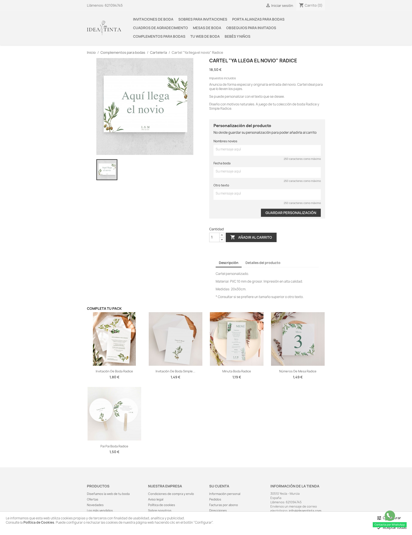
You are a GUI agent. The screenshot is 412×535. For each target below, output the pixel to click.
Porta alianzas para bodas (258, 19)
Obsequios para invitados (251, 27)
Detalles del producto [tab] (262, 263)
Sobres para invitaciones (202, 19)
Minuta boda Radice (236, 371)
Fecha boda (222, 163)
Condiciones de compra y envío (171, 494)
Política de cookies (161, 505)
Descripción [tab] (228, 263)
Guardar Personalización (290, 212)
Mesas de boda (207, 27)
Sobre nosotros (159, 510)
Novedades (95, 505)
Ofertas (92, 499)
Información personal (224, 494)
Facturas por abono (223, 505)
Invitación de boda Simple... (175, 371)
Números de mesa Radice (298, 371)
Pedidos (215, 499)
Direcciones (218, 510)
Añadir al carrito (251, 237)
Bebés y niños (237, 36)
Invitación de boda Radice (114, 371)
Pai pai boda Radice (114, 446)
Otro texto (221, 185)
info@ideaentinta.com (305, 511)
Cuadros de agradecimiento (160, 27)
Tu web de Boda (205, 36)
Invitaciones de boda (153, 19)
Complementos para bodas (159, 36)
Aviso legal (155, 499)
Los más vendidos (100, 510)
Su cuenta (219, 486)
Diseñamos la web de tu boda (108, 494)
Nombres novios (225, 141)
